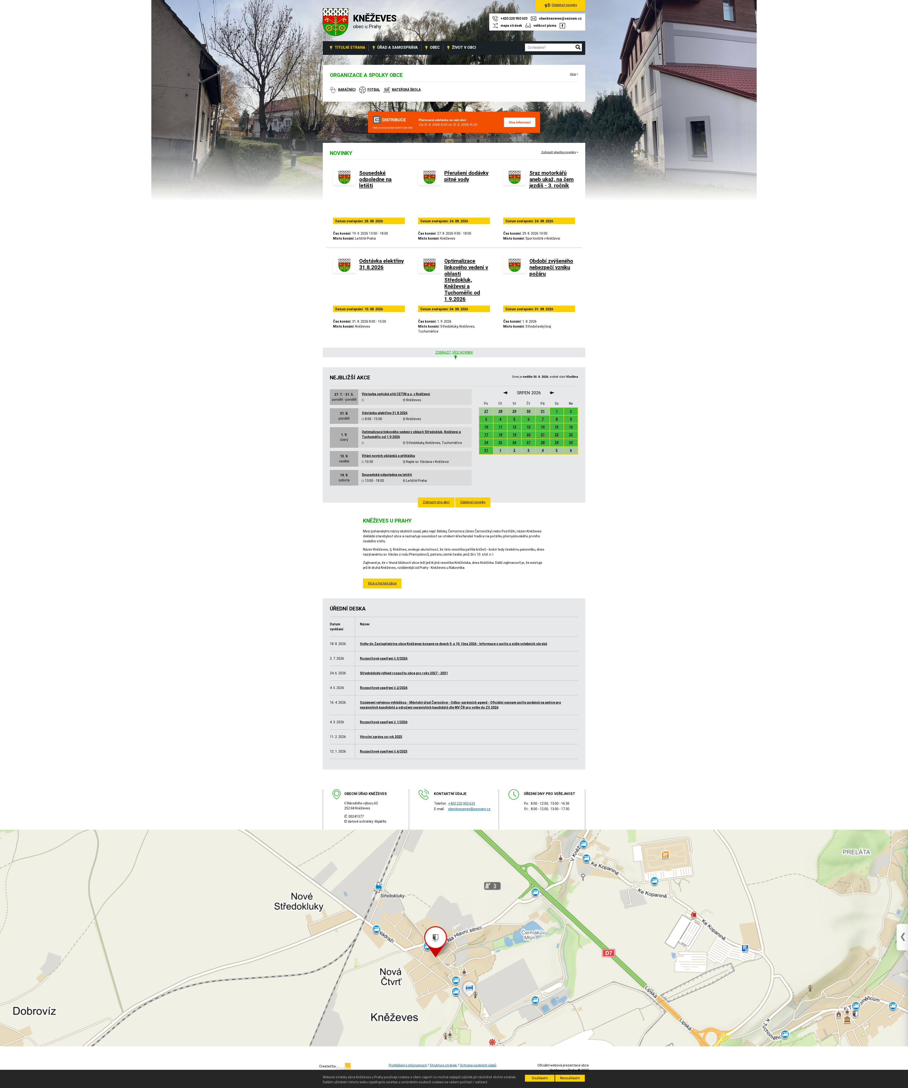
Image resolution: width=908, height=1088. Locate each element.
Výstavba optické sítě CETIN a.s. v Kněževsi (396, 394)
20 (528, 435)
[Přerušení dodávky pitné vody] (429, 193)
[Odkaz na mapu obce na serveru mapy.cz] (454, 937)
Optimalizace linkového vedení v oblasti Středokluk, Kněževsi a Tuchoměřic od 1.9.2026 (466, 280)
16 (571, 427)
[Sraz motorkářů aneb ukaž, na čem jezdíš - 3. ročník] (514, 193)
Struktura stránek (443, 1065)
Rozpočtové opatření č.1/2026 (383, 722)
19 (514, 435)
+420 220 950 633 (461, 803)
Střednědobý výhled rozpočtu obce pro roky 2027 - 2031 (404, 673)
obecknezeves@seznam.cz (469, 809)
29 (514, 411)
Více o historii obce (382, 583)
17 (486, 435)
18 (500, 435)
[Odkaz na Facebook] (562, 25)
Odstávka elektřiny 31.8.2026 (381, 264)
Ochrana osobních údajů (478, 1065)
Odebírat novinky (472, 502)
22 (557, 435)
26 (514, 442)
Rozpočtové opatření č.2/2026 (383, 688)
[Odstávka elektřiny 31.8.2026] (344, 281)
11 (500, 427)
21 (543, 435)
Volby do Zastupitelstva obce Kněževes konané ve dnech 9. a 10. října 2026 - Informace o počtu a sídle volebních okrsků (453, 644)
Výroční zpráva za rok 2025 (381, 737)
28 (500, 411)
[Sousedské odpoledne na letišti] (344, 193)
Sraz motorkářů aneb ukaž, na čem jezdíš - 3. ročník (551, 179)
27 (486, 411)
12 (514, 427)
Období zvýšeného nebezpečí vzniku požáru (551, 267)
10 (486, 427)
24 (486, 442)
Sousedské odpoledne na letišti (375, 179)
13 (528, 427)
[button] (578, 47)
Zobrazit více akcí (436, 502)
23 (571, 435)
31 (543, 411)
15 (557, 427)
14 (543, 427)
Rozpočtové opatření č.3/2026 (383, 658)
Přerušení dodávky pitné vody (466, 176)
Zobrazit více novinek (454, 352)
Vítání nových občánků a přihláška (388, 456)
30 (528, 411)
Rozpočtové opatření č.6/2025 (383, 751)
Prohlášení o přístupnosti (408, 1065)
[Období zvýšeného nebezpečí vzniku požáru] (514, 281)
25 (500, 442)
